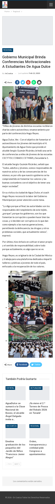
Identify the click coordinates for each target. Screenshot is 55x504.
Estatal (10, 388)
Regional (7, 50)
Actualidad (35, 388)
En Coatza (11, 426)
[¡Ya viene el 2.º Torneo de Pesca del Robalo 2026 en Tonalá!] (39, 393)
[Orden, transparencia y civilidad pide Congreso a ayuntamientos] (39, 431)
